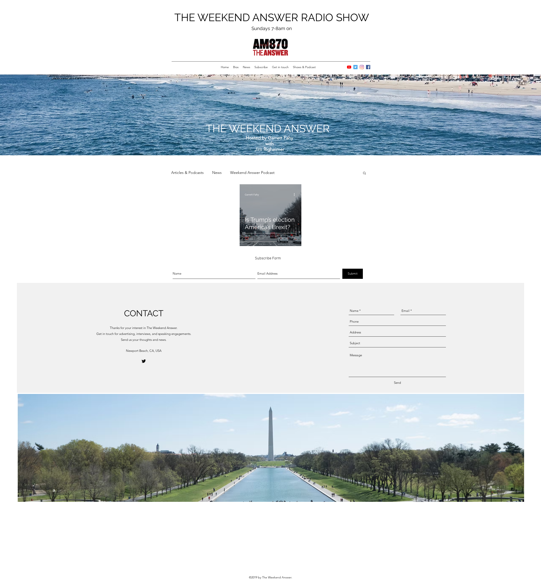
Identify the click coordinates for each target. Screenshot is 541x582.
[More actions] (295, 194)
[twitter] (143, 361)
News (217, 172)
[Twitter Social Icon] (355, 67)
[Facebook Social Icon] (368, 67)
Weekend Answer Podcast (252, 172)
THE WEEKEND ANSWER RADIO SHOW (271, 17)
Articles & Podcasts (187, 172)
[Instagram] (362, 67)
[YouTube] (349, 67)
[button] (364, 173)
